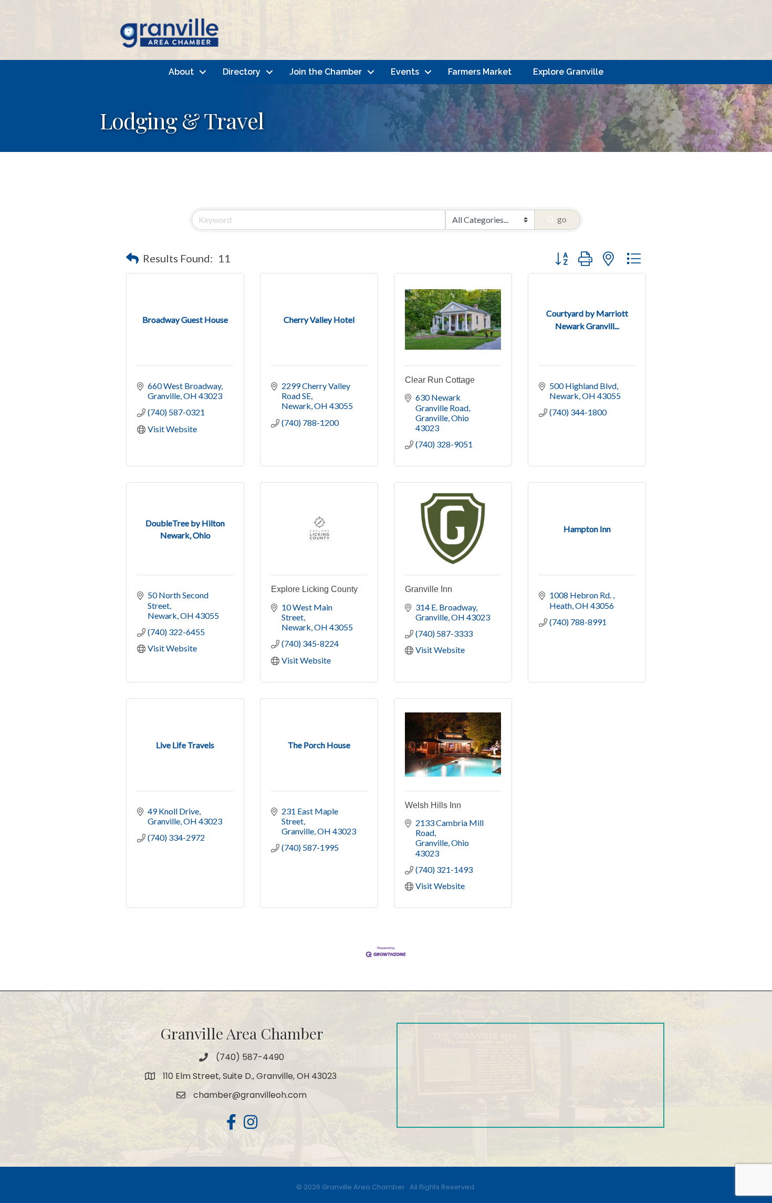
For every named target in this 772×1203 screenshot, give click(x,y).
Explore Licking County (314, 589)
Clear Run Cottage (440, 379)
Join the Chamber (325, 72)
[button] (132, 258)
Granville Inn (428, 589)
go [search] (562, 219)
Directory (241, 72)
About (181, 72)
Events (405, 72)
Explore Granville (568, 72)
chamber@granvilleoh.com (250, 1095)
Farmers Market (480, 72)
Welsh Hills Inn (433, 805)
